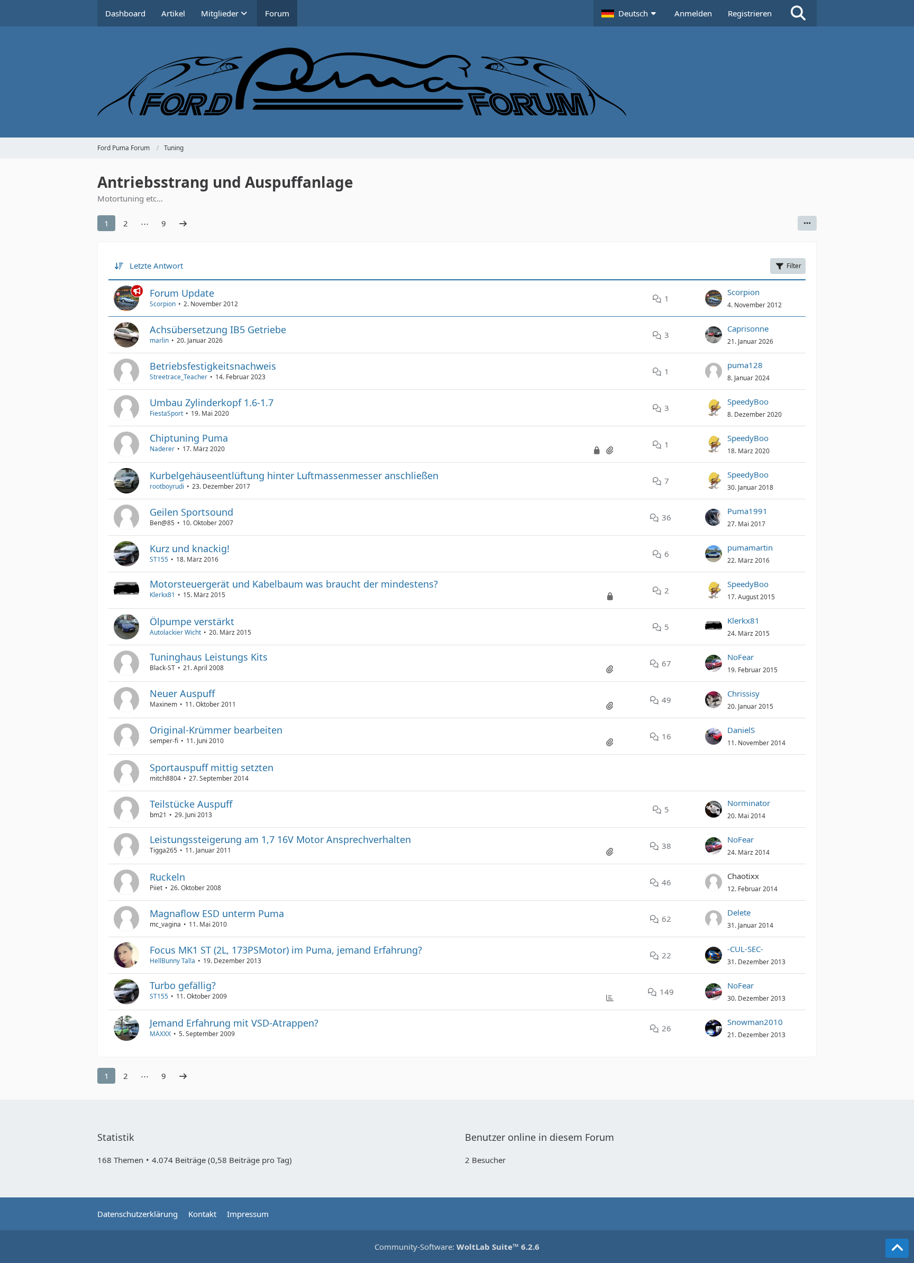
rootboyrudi (167, 486)
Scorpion (163, 303)
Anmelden (693, 13)
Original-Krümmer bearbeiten (216, 730)
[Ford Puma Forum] (457, 82)
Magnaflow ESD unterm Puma (217, 913)
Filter (794, 265)
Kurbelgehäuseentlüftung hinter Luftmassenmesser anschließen (294, 475)
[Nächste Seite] (183, 223)
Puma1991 (747, 511)
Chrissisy (743, 693)
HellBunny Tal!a (172, 960)
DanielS (741, 730)
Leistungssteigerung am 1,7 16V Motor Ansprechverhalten (280, 839)
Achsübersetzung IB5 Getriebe (218, 329)
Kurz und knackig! (190, 548)
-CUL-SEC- (745, 949)
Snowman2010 (755, 1022)
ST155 (159, 559)
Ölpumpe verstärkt (192, 621)
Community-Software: (457, 1246)
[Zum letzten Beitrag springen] (713, 298)
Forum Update (182, 293)
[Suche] (798, 13)
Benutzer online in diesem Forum (539, 1137)
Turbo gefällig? (183, 985)
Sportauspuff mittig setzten (211, 767)
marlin (159, 340)
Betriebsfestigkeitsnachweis (213, 366)
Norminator (748, 803)
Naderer (162, 448)
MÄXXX (160, 1033)
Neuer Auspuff (182, 693)
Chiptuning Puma (189, 438)
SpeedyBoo (748, 401)
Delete (739, 912)
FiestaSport (166, 413)
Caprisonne (748, 328)
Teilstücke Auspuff (191, 804)
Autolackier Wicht (175, 632)
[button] (629, 13)
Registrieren (750, 13)
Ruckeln (167, 877)
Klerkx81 (162, 594)
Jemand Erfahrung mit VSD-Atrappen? (234, 1023)
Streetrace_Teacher (178, 376)
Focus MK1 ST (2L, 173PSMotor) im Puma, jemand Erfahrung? (286, 950)
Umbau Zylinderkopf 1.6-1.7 (211, 402)
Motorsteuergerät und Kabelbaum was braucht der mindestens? (294, 584)
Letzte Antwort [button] (156, 265)
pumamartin (750, 547)
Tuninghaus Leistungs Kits (209, 657)
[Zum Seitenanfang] (897, 1248)
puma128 (745, 365)
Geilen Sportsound (191, 512)
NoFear (740, 657)
